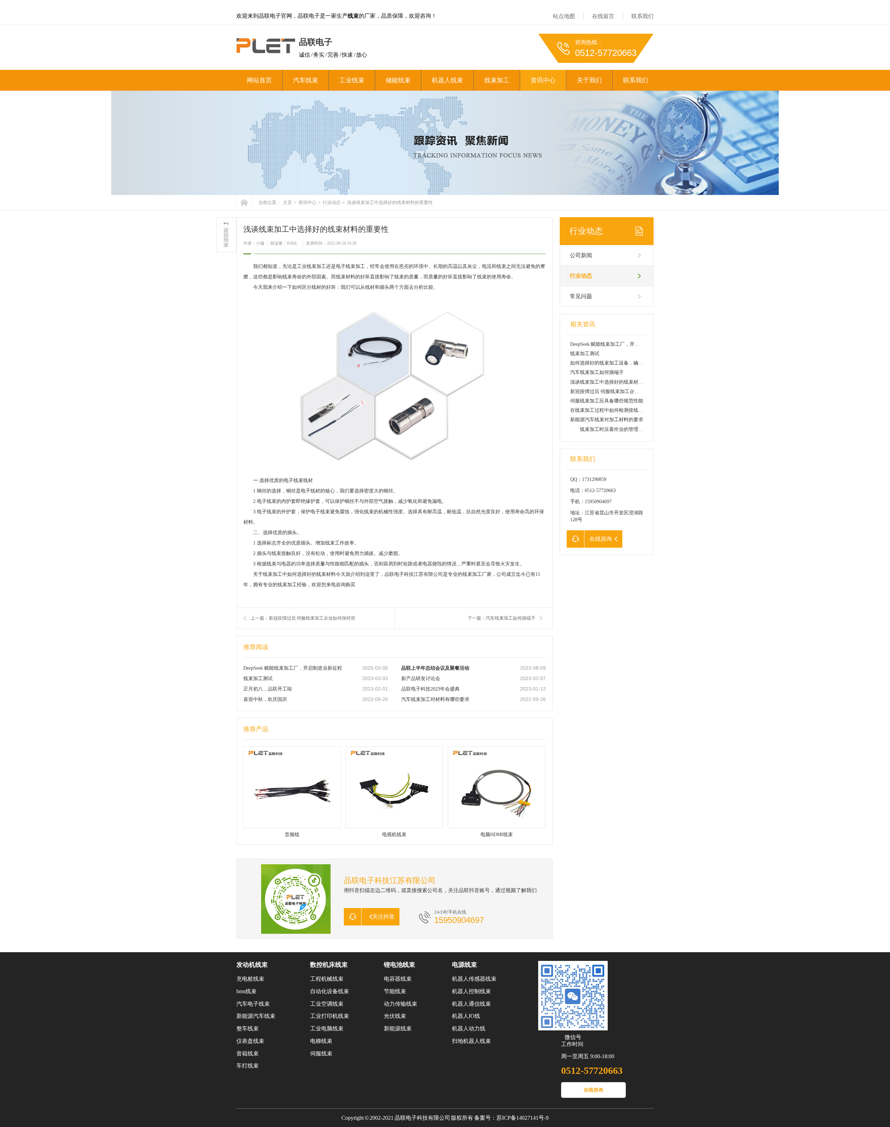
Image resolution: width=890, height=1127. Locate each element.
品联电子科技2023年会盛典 (430, 689)
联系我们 (642, 16)
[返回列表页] (226, 234)
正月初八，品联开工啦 (267, 689)
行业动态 (332, 202)
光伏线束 (395, 1016)
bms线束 (246, 991)
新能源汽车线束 (255, 1016)
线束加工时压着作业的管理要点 (609, 429)
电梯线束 (321, 1041)
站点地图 (564, 16)
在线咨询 (593, 1090)
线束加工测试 (258, 678)
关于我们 (589, 80)
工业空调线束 (326, 1004)
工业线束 (351, 80)
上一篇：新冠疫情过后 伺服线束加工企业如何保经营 (303, 618)
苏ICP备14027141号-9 (522, 1118)
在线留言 (603, 16)
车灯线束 (247, 1066)
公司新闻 (581, 255)
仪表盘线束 (250, 1041)
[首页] (244, 202)
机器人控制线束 (471, 991)
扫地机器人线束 (471, 1041)
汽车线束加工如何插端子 (597, 372)
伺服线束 (321, 1053)
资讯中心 (543, 80)
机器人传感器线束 (474, 979)
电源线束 (464, 964)
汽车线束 (305, 80)
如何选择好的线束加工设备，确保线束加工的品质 (623, 363)
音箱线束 (247, 1053)
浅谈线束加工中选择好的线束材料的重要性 (616, 382)
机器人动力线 (468, 1028)
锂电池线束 (399, 964)
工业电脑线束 (326, 1028)
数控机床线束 (329, 964)
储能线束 (398, 80)
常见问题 (581, 296)
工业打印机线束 (329, 1016)
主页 (287, 202)
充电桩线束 (250, 979)
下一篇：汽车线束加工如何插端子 (501, 618)
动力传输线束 (400, 1004)
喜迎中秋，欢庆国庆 (265, 699)
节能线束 (395, 991)
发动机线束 (252, 964)
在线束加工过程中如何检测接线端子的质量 (616, 410)
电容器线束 (398, 979)
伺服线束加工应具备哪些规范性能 (606, 400)
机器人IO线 (466, 1016)
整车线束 (247, 1028)
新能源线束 (398, 1028)
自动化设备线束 (329, 991)
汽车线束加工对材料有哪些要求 (435, 699)
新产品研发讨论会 (420, 678)
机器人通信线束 (471, 1004)
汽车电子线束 (253, 1004)
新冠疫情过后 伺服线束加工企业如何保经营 (617, 391)
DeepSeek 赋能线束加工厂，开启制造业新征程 (292, 668)
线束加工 (496, 80)
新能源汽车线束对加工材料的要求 (606, 419)
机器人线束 (447, 80)
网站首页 (259, 80)
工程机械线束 (326, 979)
